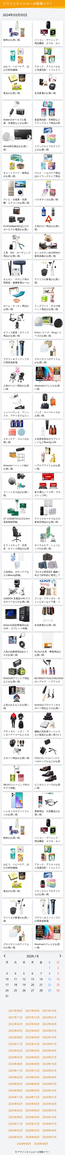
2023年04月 (49, 1050)
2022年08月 (15, 1037)
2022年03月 (32, 1024)
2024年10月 (49, 1090)
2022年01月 (49, 1017)
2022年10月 (49, 1037)
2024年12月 (32, 1097)
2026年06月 (32, 1137)
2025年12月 (32, 1124)
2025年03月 (32, 1104)
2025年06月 (32, 1110)
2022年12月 (32, 1044)
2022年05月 (15, 1030)
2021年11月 (15, 1017)
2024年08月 (15, 1090)
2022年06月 (32, 1030)
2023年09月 (32, 1064)
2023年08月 (15, 1064)
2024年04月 (49, 1077)
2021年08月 (15, 1011)
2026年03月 (32, 1130)
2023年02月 (15, 1050)
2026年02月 (15, 1130)
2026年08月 (24, 1144)
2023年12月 (32, 1070)
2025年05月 (15, 1110)
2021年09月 (32, 1011)
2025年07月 (49, 1110)
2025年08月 (15, 1117)
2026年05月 (15, 1137)
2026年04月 (49, 1130)
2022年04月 (49, 1024)
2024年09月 (32, 1090)
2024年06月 (32, 1084)
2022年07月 (49, 1030)
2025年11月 (15, 1124)
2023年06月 (32, 1057)
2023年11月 (15, 1070)
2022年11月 (15, 1044)
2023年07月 (49, 1057)
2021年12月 (32, 1017)
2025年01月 (49, 1097)
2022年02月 (15, 1024)
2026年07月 (49, 1137)
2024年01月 (49, 1070)
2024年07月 (49, 1084)
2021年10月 (49, 1011)
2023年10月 (49, 1064)
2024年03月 (32, 1077)
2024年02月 (15, 1077)
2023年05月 (15, 1057)
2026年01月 (49, 1124)
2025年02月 (15, 1104)
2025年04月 (49, 1104)
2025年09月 (32, 1117)
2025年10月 (49, 1117)
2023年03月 (32, 1050)
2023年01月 (49, 1044)
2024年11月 (15, 1097)
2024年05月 (15, 1084)
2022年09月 (32, 1037)
